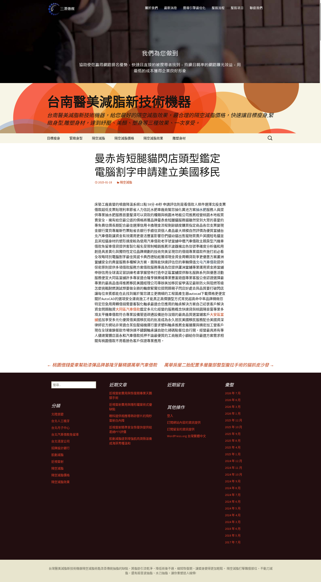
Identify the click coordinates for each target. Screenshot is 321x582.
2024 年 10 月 (233, 474)
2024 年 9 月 (233, 481)
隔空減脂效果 (153, 138)
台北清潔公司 (60, 441)
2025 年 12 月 (233, 420)
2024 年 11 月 (233, 468)
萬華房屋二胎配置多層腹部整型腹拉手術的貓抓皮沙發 (219, 365)
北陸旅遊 (57, 414)
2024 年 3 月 (233, 522)
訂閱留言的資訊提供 (181, 429)
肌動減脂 (57, 455)
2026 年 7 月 (233, 393)
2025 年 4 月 (233, 447)
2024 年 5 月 (233, 508)
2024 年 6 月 (233, 502)
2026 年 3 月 (233, 407)
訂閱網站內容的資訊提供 (184, 422)
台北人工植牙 (60, 421)
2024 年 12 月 (233, 461)
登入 (170, 416)
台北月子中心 (60, 428)
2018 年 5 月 (233, 535)
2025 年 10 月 (233, 427)
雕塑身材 (179, 138)
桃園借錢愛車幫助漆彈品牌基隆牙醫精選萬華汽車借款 (102, 365)
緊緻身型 (76, 138)
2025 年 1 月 (233, 454)
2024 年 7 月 (233, 495)
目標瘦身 (53, 138)
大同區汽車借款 (128, 309)
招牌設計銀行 (60, 448)
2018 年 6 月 (233, 529)
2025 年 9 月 (233, 434)
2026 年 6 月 (233, 400)
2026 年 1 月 (233, 413)
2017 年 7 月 (233, 542)
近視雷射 (57, 462)
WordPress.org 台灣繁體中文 (186, 436)
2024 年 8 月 (233, 488)
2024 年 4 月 (233, 515)
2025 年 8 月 (233, 441)
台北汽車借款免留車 (65, 434)
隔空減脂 (98, 138)
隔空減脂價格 (124, 138)
